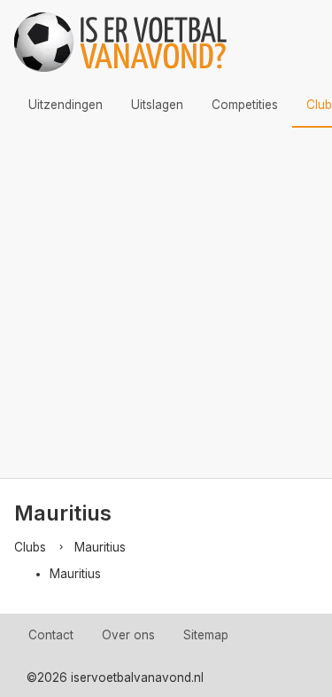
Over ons (128, 635)
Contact (50, 635)
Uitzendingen (65, 105)
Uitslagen (157, 105)
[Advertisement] (166, 303)
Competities (245, 105)
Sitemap (205, 635)
